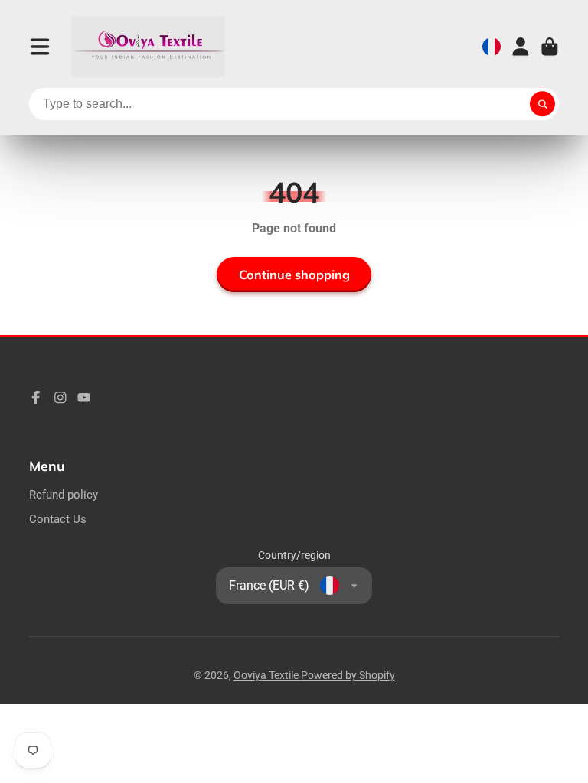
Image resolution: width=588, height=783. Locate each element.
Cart (550, 46)
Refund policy (63, 495)
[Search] (543, 104)
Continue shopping (294, 274)
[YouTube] (84, 397)
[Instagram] (60, 397)
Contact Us (58, 519)
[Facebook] (36, 397)
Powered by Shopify (348, 675)
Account (520, 46)
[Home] (148, 46)
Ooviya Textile (267, 675)
